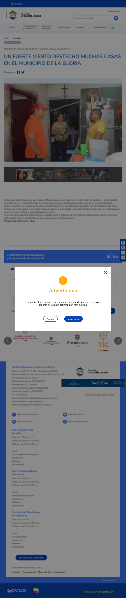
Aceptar (50, 319)
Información (73, 319)
